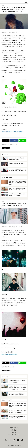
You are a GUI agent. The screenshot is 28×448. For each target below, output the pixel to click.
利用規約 (14, 432)
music (3, 5)
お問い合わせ (14, 430)
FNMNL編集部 (11, 32)
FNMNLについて (14, 427)
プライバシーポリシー (14, 434)
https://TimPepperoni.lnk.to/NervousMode (12, 131)
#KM (3, 366)
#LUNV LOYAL (13, 144)
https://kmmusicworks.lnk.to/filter (10, 354)
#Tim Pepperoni (5, 144)
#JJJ (6, 366)
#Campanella (11, 366)
